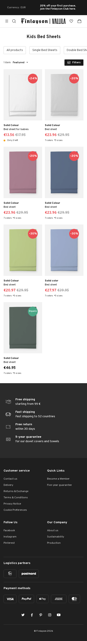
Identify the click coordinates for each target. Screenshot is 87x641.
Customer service (17, 471)
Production (54, 543)
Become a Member (58, 479)
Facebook (9, 530)
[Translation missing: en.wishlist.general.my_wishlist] (71, 21)
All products (14, 50)
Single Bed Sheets (44, 50)
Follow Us (10, 522)
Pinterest (9, 543)
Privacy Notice (12, 504)
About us (52, 530)
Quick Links (55, 471)
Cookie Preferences (15, 510)
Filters (76, 62)
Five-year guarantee (59, 485)
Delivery (8, 485)
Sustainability (55, 537)
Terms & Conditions (16, 497)
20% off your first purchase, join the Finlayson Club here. (58, 7)
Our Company (57, 522)
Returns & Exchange (16, 491)
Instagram (10, 537)
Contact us (10, 479)
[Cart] (79, 21)
